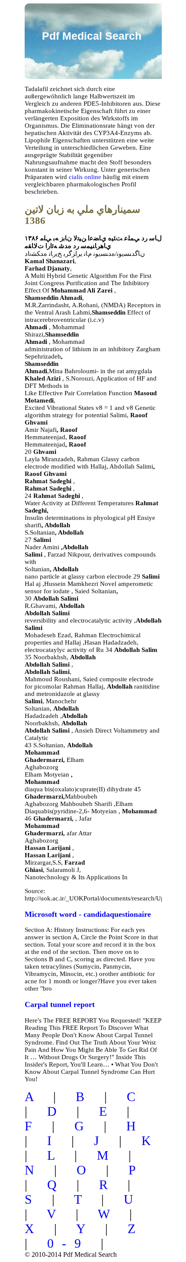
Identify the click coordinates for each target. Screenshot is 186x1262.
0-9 (68, 1243)
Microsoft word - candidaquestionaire (88, 914)
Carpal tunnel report (60, 1004)
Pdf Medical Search (91, 36)
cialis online (85, 176)
